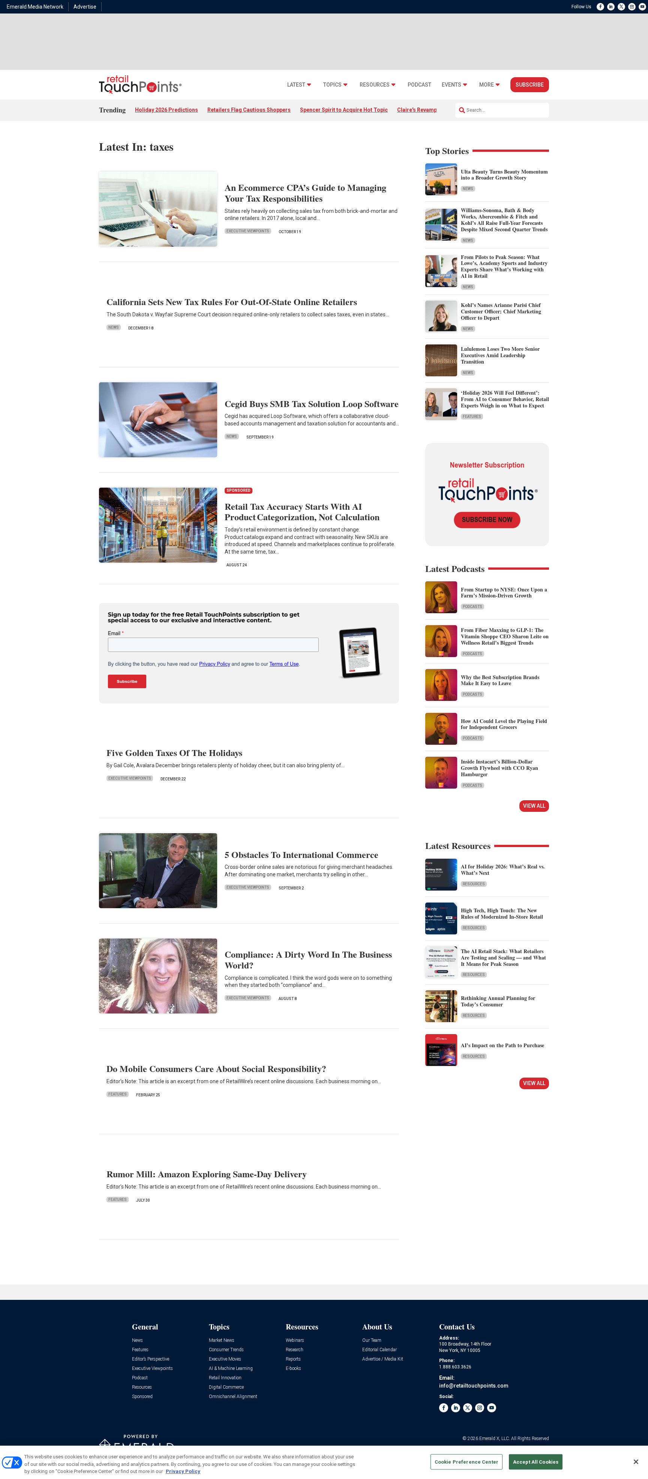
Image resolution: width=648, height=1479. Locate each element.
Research (294, 1349)
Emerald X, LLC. (494, 1438)
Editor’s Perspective (150, 1359)
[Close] (636, 1462)
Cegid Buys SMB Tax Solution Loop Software (312, 403)
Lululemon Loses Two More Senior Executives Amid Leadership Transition (500, 355)
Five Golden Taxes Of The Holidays (174, 752)
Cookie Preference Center (466, 1461)
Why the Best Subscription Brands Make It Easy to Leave (500, 680)
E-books (293, 1368)
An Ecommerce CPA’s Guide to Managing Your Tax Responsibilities (305, 193)
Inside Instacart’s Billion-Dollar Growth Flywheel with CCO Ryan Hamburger (499, 767)
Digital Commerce (226, 1387)
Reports (293, 1359)
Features (117, 1094)
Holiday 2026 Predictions (166, 110)
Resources (375, 85)
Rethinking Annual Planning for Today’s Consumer (498, 1001)
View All (534, 806)
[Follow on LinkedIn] (611, 6)
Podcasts (472, 607)
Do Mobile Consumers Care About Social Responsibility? (216, 1068)
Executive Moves (225, 1359)
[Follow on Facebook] (600, 6)
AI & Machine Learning (231, 1368)
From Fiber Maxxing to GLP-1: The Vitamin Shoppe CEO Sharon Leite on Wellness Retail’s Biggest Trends (505, 636)
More (486, 85)
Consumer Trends (226, 1349)
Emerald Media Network (35, 6)
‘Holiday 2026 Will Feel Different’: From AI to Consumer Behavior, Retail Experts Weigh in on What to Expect (505, 399)
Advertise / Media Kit (382, 1359)
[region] (324, 1462)
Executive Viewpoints (247, 231)
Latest (296, 85)
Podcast (419, 85)
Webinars (295, 1340)
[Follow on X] (621, 6)
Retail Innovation (225, 1378)
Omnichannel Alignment (233, 1396)
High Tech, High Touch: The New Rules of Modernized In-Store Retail (502, 913)
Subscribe (530, 85)
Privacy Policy (183, 1471)
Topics (332, 85)
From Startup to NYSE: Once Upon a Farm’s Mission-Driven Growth (504, 592)
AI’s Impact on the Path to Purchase (502, 1045)
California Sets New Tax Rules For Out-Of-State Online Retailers (231, 301)
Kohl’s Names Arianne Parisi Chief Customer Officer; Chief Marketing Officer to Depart (501, 311)
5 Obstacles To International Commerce (301, 854)
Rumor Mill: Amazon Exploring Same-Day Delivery (206, 1173)
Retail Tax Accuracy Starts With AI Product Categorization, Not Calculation (302, 512)
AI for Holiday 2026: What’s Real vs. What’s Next (503, 869)
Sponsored (142, 1396)
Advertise (85, 6)
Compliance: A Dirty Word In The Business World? (308, 960)
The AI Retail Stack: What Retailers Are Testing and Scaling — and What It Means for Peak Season (503, 957)
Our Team (371, 1340)
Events (451, 85)
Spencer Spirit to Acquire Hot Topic (344, 110)
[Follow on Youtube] (642, 6)
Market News (221, 1340)
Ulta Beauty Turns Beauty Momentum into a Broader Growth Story (504, 175)
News (113, 327)
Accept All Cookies (535, 1461)
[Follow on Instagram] (632, 6)
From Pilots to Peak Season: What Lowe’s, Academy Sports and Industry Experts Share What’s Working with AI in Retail (504, 266)
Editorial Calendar (379, 1349)
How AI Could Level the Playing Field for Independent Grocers (504, 724)
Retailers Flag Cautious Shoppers (249, 110)
